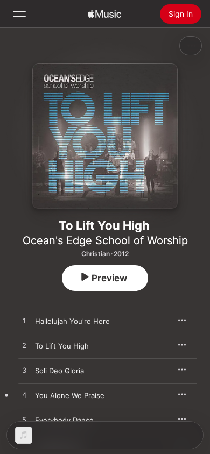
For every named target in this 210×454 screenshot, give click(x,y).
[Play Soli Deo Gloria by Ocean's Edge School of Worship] (24, 370)
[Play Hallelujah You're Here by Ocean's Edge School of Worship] (24, 321)
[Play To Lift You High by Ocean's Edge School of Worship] (24, 346)
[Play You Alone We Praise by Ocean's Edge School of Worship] (24, 395)
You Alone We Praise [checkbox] (69, 395)
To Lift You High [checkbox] (62, 346)
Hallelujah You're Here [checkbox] (72, 321)
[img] (104, 14)
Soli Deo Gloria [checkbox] (59, 370)
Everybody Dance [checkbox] (64, 420)
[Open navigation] (19, 14)
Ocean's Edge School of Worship (105, 240)
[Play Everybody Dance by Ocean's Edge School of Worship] (24, 420)
